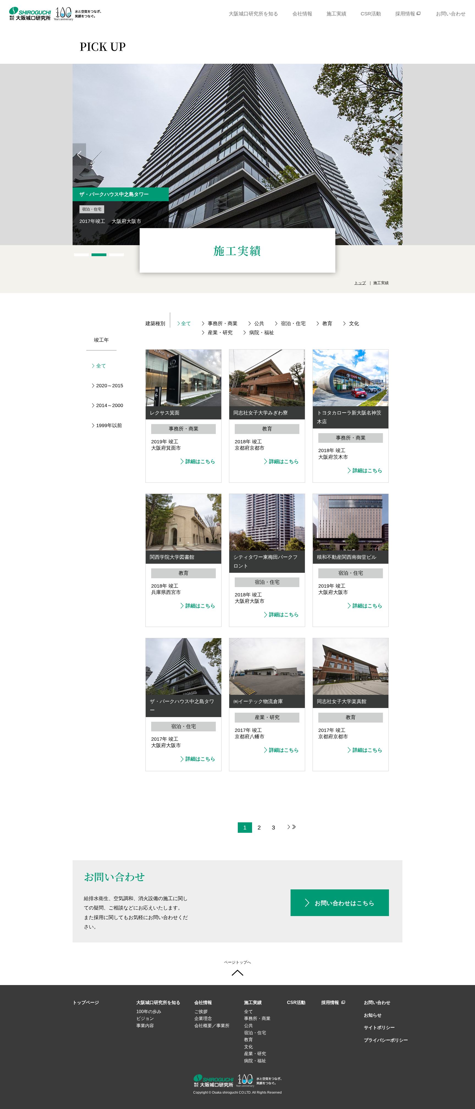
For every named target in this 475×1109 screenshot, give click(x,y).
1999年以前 (109, 425)
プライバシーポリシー (383, 1040)
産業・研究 (220, 332)
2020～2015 (109, 385)
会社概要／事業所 (212, 1025)
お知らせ (373, 1015)
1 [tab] (81, 254)
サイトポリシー (379, 1027)
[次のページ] (286, 827)
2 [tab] (99, 254)
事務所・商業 (223, 323)
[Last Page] (294, 827)
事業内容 (145, 1025)
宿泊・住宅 (293, 323)
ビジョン (145, 1018)
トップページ (86, 1002)
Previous (79, 154)
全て (186, 323)
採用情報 (330, 1002)
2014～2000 (109, 405)
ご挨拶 (201, 1011)
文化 (354, 323)
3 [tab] (116, 254)
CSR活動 (296, 1002)
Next (395, 154)
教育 (327, 323)
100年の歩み (148, 1011)
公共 (259, 323)
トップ (360, 283)
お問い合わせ (377, 1002)
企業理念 (203, 1018)
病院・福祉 (261, 332)
